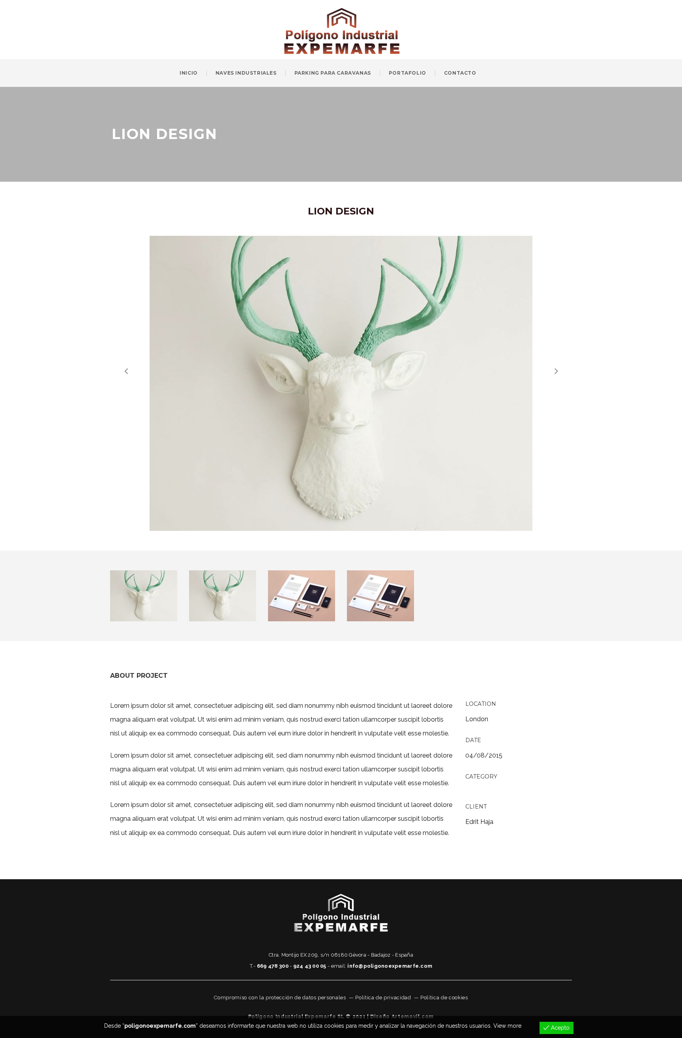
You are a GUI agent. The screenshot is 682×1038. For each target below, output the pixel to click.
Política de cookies (444, 997)
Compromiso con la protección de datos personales (280, 997)
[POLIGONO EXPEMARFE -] (342, 29)
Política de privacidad (383, 997)
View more (507, 1026)
